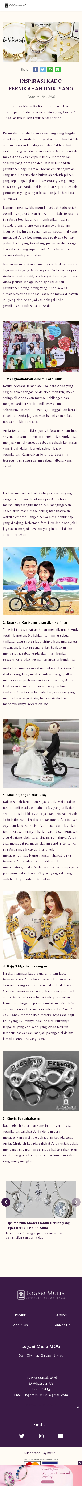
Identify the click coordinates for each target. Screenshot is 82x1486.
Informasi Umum (58, 106)
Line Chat (39, 1389)
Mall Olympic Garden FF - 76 (41, 1355)
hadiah (65, 163)
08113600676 (41, 1377)
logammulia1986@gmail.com (41, 1395)
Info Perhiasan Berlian (27, 106)
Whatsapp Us (42, 1383)
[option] (41, 1212)
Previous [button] (5, 1202)
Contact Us (61, 1325)
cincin (27, 1137)
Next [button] (76, 1202)
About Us (20, 1325)
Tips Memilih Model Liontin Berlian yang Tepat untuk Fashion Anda (38, 1225)
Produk (20, 1315)
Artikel (61, 1315)
